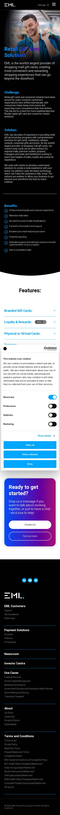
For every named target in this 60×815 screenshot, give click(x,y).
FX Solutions (10, 642)
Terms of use (10, 740)
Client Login (42, 5)
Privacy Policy (10, 744)
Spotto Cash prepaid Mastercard (19, 771)
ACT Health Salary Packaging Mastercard (23, 764)
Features (8, 638)
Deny (30, 464)
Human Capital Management (17, 681)
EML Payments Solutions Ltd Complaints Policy (25, 760)
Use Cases (11, 673)
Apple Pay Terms (12, 748)
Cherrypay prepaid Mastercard (18, 775)
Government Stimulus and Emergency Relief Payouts (28, 689)
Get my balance (11, 614)
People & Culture (12, 720)
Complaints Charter (13, 756)
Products (8, 634)
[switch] (52, 406)
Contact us (30, 525)
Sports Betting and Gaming (16, 693)
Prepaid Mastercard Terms (16, 752)
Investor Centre (14, 663)
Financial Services (12, 677)
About (8, 708)
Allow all (30, 445)
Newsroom (11, 654)
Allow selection (30, 454)
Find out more (30, 536)
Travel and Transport (14, 696)
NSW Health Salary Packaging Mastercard (23, 779)
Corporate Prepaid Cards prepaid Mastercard (25, 783)
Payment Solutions (16, 630)
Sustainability (10, 724)
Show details (44, 435)
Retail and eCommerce (14, 685)
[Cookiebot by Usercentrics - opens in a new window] (44, 349)
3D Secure (9, 787)
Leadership (9, 717)
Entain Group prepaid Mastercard (19, 768)
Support (8, 610)
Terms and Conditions (19, 736)
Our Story (8, 713)
